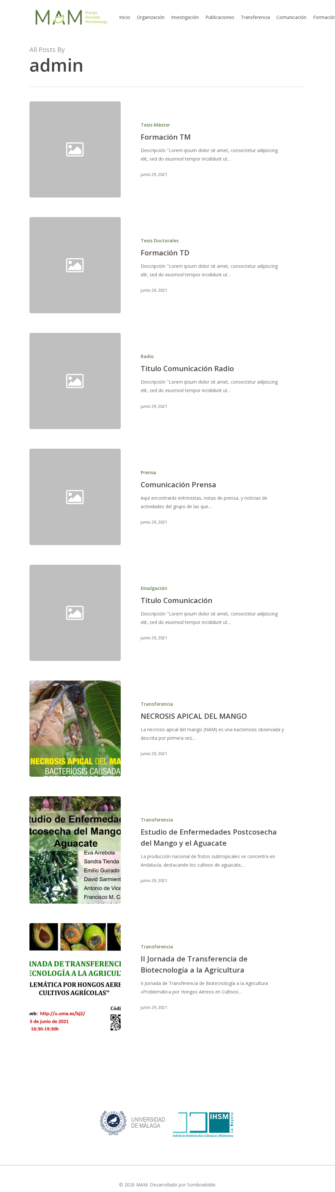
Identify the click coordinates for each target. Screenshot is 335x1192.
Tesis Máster (155, 125)
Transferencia (157, 704)
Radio (147, 356)
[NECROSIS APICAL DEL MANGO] (75, 729)
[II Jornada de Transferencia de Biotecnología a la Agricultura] (75, 976)
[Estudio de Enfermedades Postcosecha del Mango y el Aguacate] (75, 850)
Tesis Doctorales (160, 240)
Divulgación (154, 588)
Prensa (148, 472)
